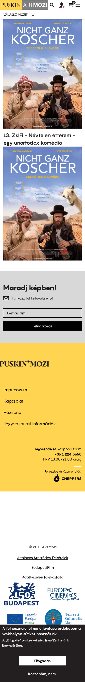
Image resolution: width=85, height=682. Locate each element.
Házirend (12, 412)
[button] (63, 5)
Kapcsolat (14, 401)
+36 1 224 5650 (68, 454)
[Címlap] (24, 5)
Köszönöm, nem (42, 674)
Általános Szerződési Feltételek (42, 558)
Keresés (52, 5)
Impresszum (15, 389)
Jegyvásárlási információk (30, 423)
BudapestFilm (42, 567)
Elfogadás (42, 661)
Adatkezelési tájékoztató (42, 577)
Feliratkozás (42, 326)
